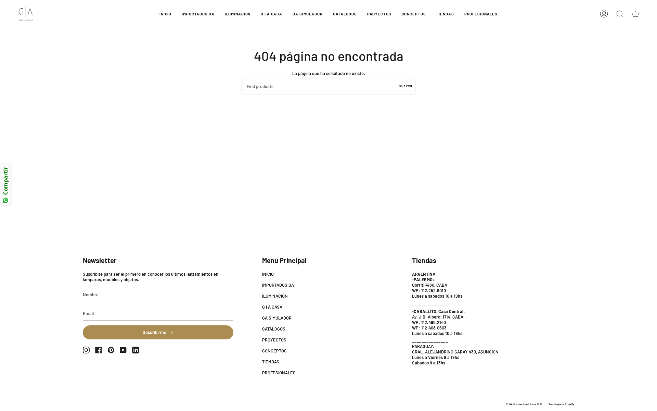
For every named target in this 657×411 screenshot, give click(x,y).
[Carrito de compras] (635, 13)
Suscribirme (154, 332)
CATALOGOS (273, 329)
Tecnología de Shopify (561, 404)
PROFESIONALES (279, 372)
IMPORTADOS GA (278, 285)
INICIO (268, 274)
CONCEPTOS (274, 350)
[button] (198, 13)
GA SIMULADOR (277, 318)
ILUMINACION (275, 296)
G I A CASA (272, 307)
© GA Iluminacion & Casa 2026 (524, 404)
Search (405, 86)
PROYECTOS (274, 339)
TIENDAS (270, 361)
